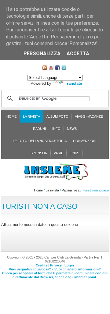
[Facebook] (57, 68)
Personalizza (42, 53)
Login (69, 265)
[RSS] (44, 68)
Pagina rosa (70, 190)
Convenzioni (85, 141)
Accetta (78, 53)
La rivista (31, 116)
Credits (41, 265)
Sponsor (39, 153)
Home (11, 116)
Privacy (56, 265)
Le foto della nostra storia (40, 141)
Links (74, 153)
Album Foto (57, 116)
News (72, 128)
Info (56, 128)
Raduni (39, 128)
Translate (73, 83)
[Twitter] (63, 68)
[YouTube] (51, 68)
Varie (58, 153)
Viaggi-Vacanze (89, 116)
